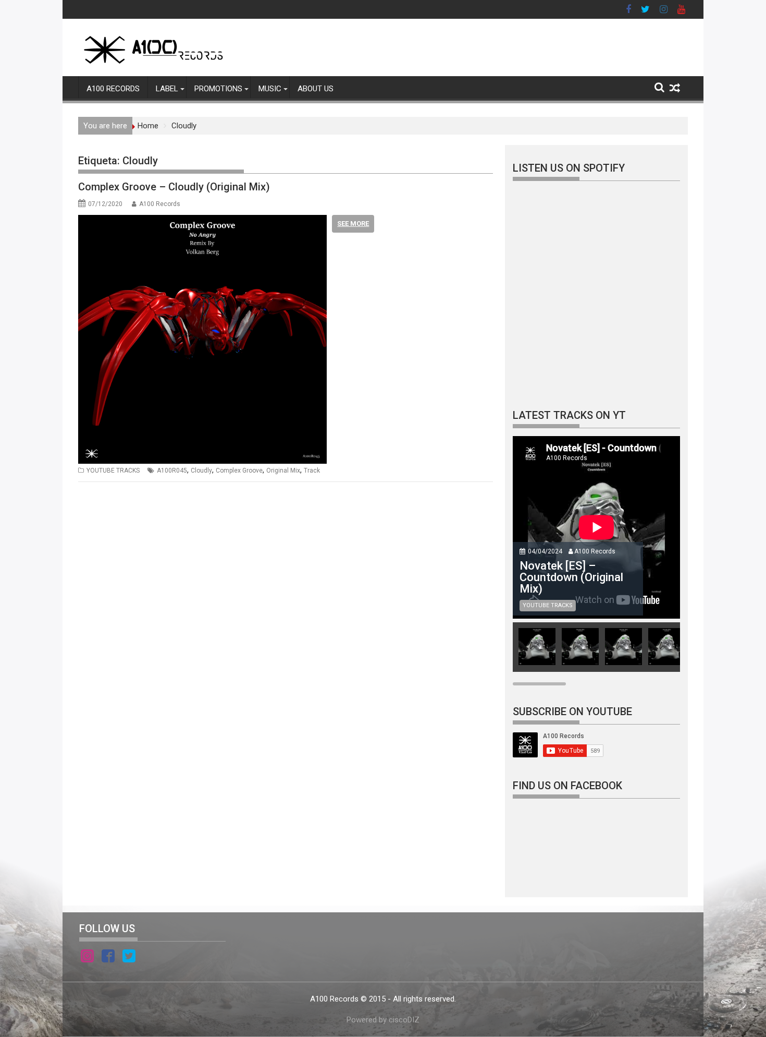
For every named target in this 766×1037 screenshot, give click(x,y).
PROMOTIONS (218, 88)
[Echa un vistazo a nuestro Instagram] (87, 957)
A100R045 (172, 470)
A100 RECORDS (113, 88)
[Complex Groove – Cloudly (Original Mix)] (202, 221)
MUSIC (269, 88)
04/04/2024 (545, 551)
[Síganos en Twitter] (128, 957)
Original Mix (283, 470)
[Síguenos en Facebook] (108, 957)
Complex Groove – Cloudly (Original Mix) (174, 186)
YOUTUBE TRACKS (113, 470)
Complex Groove (239, 470)
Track (312, 470)
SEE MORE (353, 223)
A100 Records (159, 204)
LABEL (167, 88)
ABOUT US (315, 88)
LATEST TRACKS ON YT (569, 415)
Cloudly (201, 470)
